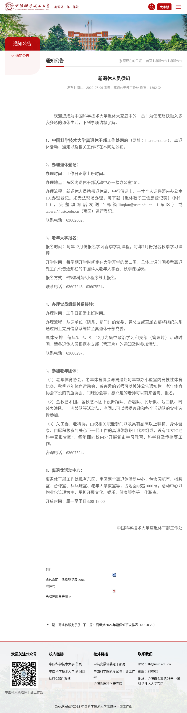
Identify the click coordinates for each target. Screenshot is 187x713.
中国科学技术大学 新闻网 (67, 671)
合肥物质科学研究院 (108, 683)
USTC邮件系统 (59, 678)
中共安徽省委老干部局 (109, 664)
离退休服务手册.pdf (59, 596)
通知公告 (22, 56)
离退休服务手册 (69, 625)
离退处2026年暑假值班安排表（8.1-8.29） (126, 625)
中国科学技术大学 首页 (65, 664)
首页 (149, 61)
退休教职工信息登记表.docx (65, 580)
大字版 (164, 7)
